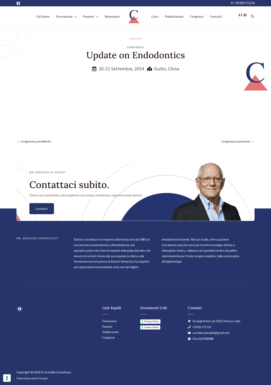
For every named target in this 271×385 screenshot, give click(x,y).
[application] (75, 16)
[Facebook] (18, 3)
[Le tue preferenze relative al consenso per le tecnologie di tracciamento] (7, 378)
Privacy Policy (151, 321)
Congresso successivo (237, 141)
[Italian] (240, 15)
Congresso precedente (34, 141)
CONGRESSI (135, 47)
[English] (245, 15)
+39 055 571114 (244, 3)
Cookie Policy (151, 327)
